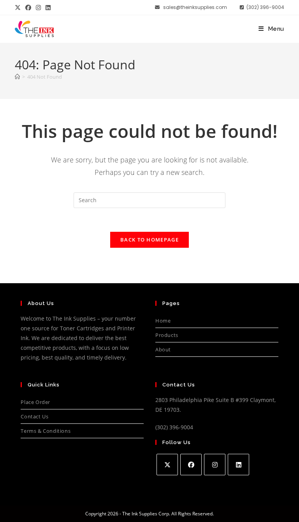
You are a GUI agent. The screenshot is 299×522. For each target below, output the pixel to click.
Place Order (35, 402)
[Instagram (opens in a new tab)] (38, 7)
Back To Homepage (149, 239)
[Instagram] (214, 464)
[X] (167, 464)
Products (166, 335)
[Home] (17, 76)
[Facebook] (191, 464)
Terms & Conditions (45, 430)
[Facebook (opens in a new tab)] (28, 7)
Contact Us (34, 416)
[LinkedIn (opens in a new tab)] (48, 7)
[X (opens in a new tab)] (19, 7)
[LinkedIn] (238, 464)
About (163, 349)
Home (163, 320)
